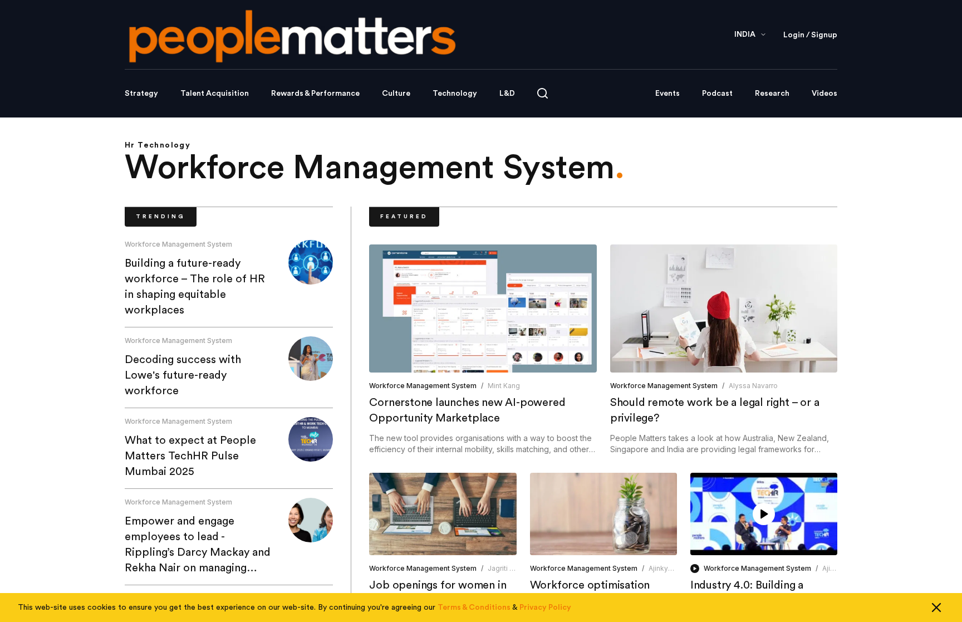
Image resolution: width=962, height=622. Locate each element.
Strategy (141, 93)
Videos (824, 93)
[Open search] (542, 93)
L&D (507, 93)
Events (667, 93)
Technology (455, 93)
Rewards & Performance (315, 93)
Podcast (717, 93)
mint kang (504, 385)
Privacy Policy (545, 607)
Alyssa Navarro (753, 385)
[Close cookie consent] (936, 607)
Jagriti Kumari (510, 568)
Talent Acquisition (214, 93)
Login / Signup (810, 35)
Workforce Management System (178, 244)
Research (772, 93)
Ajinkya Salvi (669, 568)
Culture (396, 93)
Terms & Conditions (474, 607)
